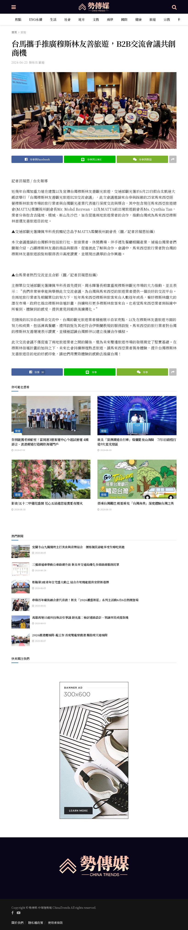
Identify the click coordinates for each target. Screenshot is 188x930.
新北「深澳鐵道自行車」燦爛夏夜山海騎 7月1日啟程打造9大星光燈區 (136, 441)
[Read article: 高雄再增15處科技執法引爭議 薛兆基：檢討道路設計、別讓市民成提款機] (20, 622)
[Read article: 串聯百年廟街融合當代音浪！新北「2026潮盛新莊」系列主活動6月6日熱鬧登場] (20, 604)
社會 (67, 19)
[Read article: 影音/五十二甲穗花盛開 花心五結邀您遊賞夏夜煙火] (51, 479)
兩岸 (110, 19)
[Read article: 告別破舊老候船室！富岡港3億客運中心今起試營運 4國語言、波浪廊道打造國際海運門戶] (51, 415)
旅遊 (152, 19)
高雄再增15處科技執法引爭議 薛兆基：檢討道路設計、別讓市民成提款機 (80, 617)
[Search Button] (174, 7)
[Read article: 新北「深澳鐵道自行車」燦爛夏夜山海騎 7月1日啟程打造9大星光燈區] (137, 415)
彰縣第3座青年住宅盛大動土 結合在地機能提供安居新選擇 (70, 582)
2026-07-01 (19, 450)
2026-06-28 (40, 570)
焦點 (18, 19)
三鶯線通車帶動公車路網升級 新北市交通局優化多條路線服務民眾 (75, 564)
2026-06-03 (40, 623)
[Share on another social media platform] (173, 159)
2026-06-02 (40, 605)
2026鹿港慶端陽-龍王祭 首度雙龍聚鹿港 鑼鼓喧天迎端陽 (70, 635)
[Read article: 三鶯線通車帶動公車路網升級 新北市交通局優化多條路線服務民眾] (20, 569)
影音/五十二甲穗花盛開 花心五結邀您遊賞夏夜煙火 (47, 503)
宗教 (167, 19)
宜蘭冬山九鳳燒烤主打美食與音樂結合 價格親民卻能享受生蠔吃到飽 (78, 547)
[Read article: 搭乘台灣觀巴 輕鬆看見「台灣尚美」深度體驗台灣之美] (137, 479)
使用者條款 (55, 922)
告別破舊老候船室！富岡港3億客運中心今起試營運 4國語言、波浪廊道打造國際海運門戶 (49, 441)
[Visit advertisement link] (94, 750)
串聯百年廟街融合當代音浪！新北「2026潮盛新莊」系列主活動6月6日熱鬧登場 (85, 600)
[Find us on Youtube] (18, 912)
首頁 (14, 32)
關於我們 (17, 922)
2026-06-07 (40, 640)
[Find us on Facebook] (12, 912)
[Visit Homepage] (94, 6)
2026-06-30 (105, 450)
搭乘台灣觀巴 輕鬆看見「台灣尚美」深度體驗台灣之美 (135, 503)
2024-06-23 (19, 62)
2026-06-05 (40, 552)
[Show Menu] (13, 7)
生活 (53, 19)
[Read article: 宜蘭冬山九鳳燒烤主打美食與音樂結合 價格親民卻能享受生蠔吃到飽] (20, 551)
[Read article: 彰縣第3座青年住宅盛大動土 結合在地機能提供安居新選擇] (20, 586)
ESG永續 (35, 19)
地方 (81, 19)
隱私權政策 (35, 922)
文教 (96, 19)
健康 (138, 19)
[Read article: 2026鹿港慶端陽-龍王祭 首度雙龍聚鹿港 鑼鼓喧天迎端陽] (20, 639)
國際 (124, 19)
